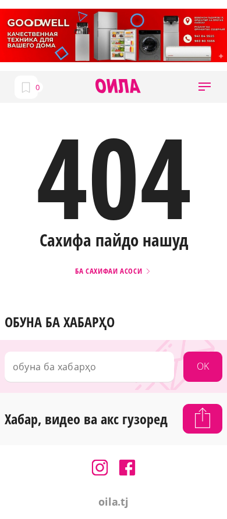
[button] (204, 87)
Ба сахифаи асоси (109, 271)
